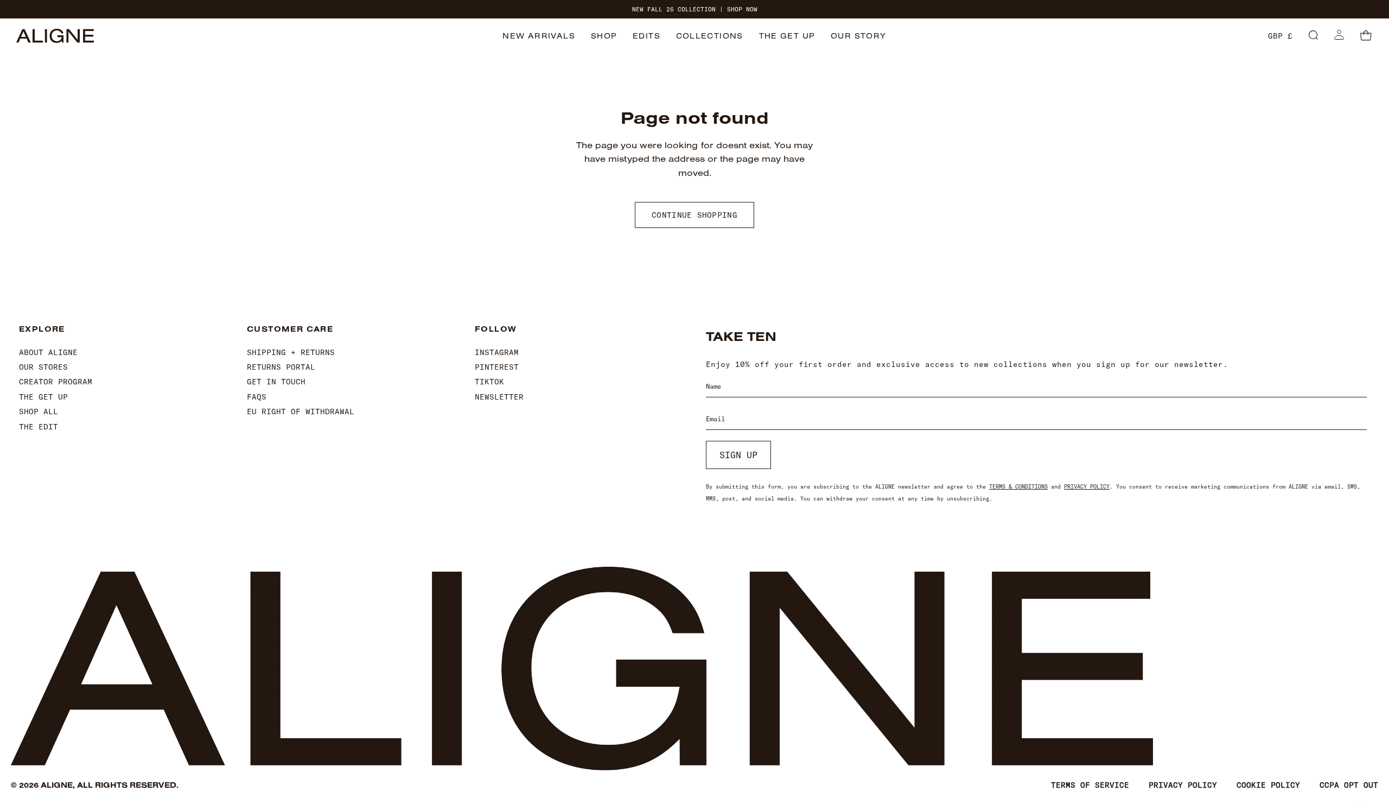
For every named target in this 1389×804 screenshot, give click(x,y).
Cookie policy (1268, 785)
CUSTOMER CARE (290, 329)
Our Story (859, 36)
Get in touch (276, 382)
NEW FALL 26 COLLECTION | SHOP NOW (694, 9)
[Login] (1339, 35)
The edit (38, 427)
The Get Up (787, 36)
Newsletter (499, 397)
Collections (709, 36)
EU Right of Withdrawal (300, 411)
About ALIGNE (48, 352)
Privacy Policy (1087, 486)
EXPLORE (42, 329)
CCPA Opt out (1349, 785)
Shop (604, 36)
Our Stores (43, 367)
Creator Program (55, 382)
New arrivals (538, 36)
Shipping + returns (291, 352)
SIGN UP (738, 455)
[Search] (1313, 35)
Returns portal (281, 367)
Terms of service (1090, 785)
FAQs (256, 397)
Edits (646, 36)
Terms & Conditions (1018, 486)
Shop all (38, 411)
